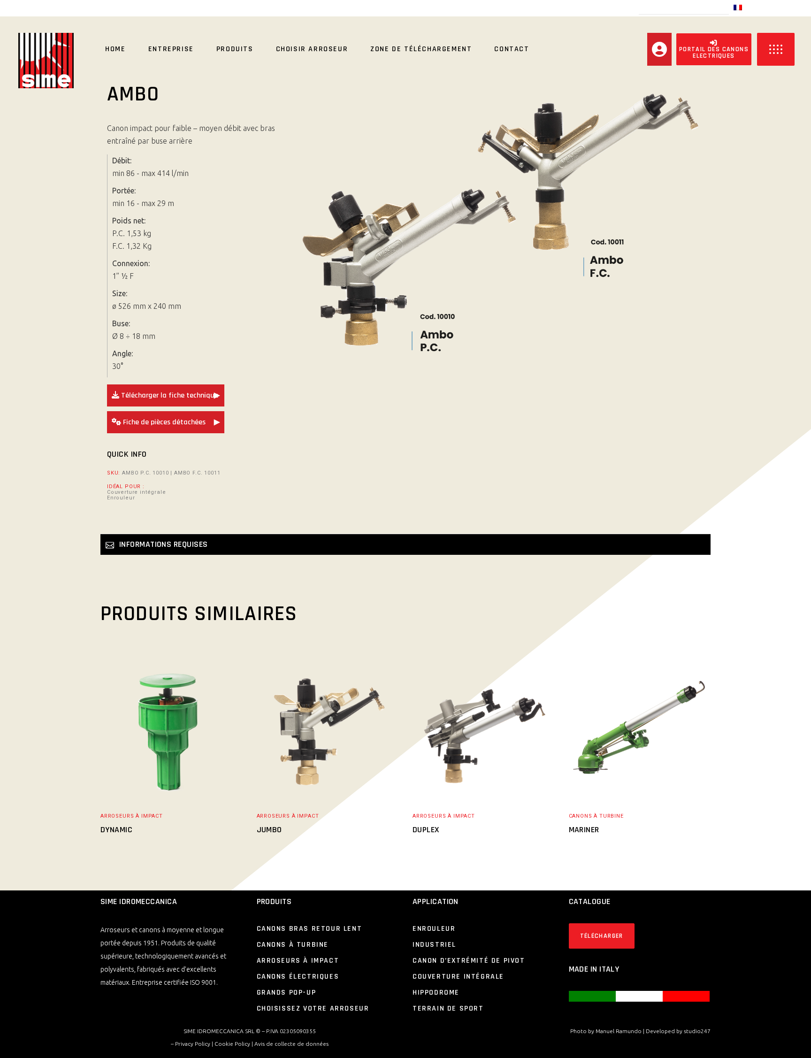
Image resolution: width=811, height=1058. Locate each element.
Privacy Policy (192, 1044)
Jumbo (269, 829)
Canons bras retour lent (309, 929)
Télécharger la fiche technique (168, 395)
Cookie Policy (232, 1044)
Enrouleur (121, 498)
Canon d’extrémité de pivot (469, 961)
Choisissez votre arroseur (313, 1008)
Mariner (584, 829)
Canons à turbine (596, 816)
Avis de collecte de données (291, 1044)
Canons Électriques (298, 976)
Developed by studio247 (678, 1031)
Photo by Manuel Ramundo (606, 1031)
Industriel (434, 945)
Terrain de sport (448, 1008)
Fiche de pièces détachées (163, 422)
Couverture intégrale (136, 492)
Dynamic (116, 829)
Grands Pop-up (286, 992)
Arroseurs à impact (131, 816)
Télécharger (601, 936)
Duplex (426, 829)
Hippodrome (436, 992)
